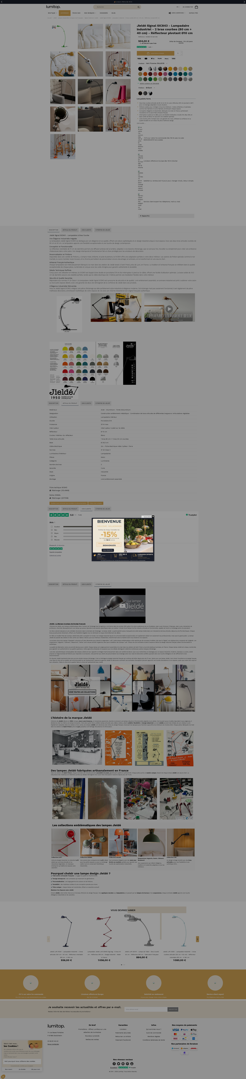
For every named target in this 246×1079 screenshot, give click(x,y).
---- (94, 549)
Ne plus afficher (147, 516)
